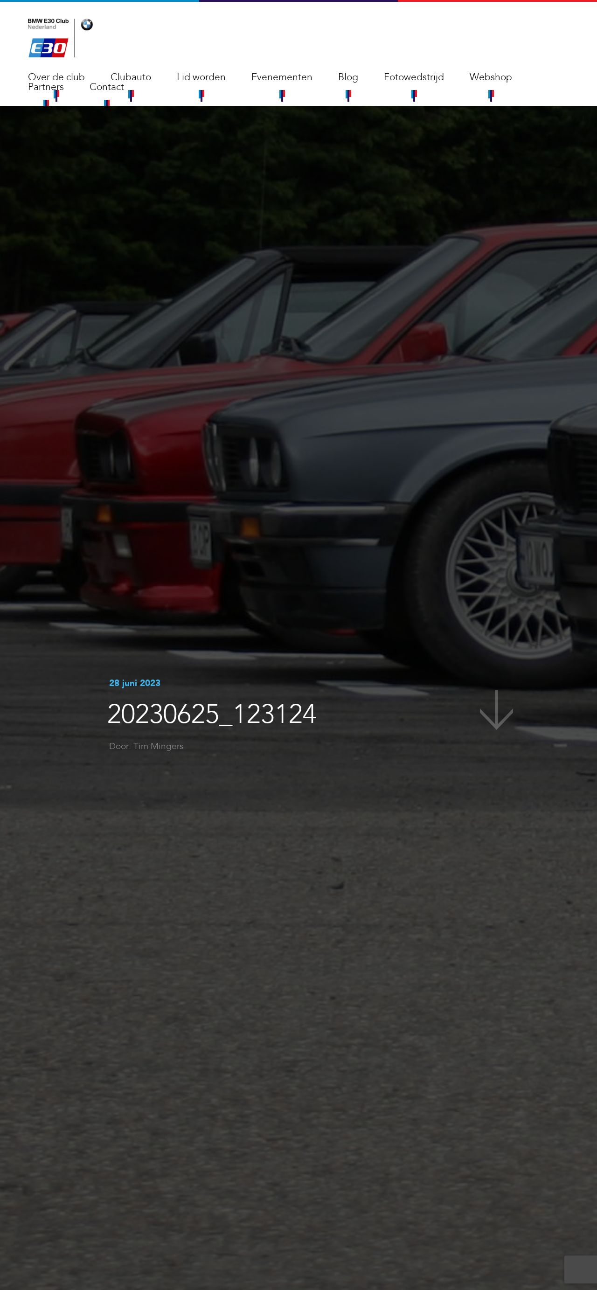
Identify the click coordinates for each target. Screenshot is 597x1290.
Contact (107, 87)
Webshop (491, 77)
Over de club (56, 77)
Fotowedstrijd (414, 77)
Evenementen (281, 77)
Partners (46, 87)
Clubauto (131, 77)
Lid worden (201, 77)
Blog (348, 77)
